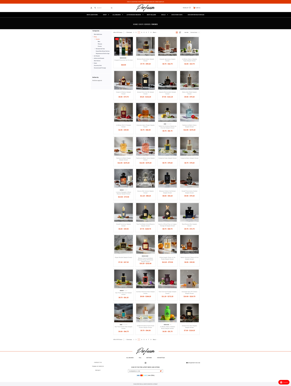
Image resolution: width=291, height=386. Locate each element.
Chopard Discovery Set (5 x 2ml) (123, 60)
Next (154, 32)
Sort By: (187, 32)
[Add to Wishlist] (130, 43)
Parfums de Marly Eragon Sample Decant (123, 159)
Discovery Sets (176, 14)
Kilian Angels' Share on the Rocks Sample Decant (167, 258)
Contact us (98, 362)
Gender (98, 39)
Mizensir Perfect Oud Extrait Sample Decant (167, 192)
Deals (163, 14)
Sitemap (155, 384)
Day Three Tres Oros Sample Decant (123, 293)
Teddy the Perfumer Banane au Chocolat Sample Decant (167, 127)
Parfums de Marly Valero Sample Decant (189, 126)
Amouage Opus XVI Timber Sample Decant (189, 292)
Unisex (100, 46)
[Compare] (130, 47)
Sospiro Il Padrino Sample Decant (123, 93)
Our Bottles (161, 357)
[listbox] (195, 32)
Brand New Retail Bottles (103, 51)
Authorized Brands (134, 14)
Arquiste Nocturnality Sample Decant (167, 93)
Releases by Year (100, 48)
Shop (105, 14)
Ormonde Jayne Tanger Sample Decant (145, 126)
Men (99, 41)
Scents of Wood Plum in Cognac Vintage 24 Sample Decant (167, 225)
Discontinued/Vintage (196, 14)
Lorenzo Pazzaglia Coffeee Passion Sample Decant (123, 193)
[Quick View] (130, 39)
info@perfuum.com (194, 362)
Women (100, 44)
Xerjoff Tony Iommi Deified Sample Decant (189, 192)
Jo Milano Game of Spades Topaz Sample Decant (189, 60)
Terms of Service (98, 366)
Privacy (98, 370)
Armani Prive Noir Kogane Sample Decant (189, 326)
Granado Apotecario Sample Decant (167, 60)
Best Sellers (151, 14)
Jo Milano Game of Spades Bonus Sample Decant (167, 327)
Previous (129, 32)
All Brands (116, 14)
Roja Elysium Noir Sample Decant (189, 225)
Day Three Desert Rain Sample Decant (123, 327)
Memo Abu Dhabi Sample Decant (189, 93)
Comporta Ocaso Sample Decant (167, 158)
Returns (149, 357)
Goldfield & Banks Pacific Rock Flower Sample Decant (145, 326)
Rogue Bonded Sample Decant (123, 257)
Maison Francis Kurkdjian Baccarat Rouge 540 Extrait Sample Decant (145, 259)
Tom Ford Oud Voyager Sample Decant (167, 292)
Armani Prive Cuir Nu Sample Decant (145, 93)
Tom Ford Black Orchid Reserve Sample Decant (145, 225)
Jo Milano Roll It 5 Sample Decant (123, 126)
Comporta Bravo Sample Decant (189, 158)
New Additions (92, 14)
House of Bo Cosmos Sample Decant (145, 192)
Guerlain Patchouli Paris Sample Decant (145, 292)
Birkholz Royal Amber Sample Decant (145, 60)
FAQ (140, 357)
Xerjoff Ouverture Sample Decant (123, 225)
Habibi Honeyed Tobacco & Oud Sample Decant (189, 258)
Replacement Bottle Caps (102, 53)
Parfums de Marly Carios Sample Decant (145, 159)
